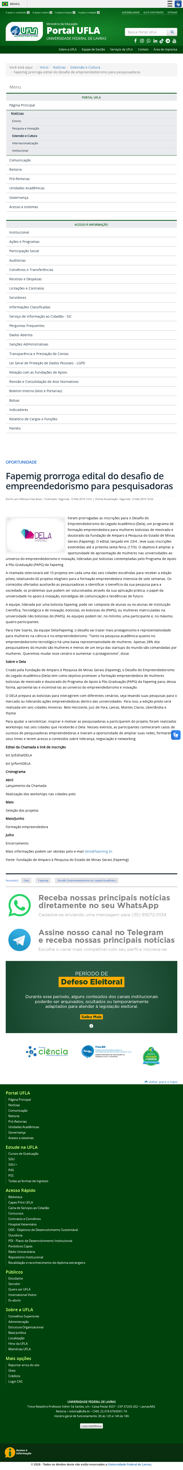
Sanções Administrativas (28, 344)
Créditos (14, 1376)
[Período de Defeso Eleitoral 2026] (91, 996)
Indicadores (18, 409)
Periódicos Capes (20, 1246)
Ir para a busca (65, 12)
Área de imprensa (165, 49)
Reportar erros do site (23, 1365)
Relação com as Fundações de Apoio (38, 372)
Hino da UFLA (18, 1344)
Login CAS (15, 1382)
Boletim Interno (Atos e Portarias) (35, 391)
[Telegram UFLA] (91, 939)
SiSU (11, 1159)
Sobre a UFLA (68, 49)
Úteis (11, 1371)
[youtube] (174, 40)
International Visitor (22, 1295)
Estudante (15, 1278)
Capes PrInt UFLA (20, 1202)
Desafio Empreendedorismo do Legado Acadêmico (86, 880)
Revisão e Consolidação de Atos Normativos (44, 381)
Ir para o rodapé (88, 12)
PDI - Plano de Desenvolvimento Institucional (40, 1241)
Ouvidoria (15, 1235)
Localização (16, 1338)
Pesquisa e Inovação (25, 128)
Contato (143, 49)
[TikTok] (162, 40)
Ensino (16, 121)
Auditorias (17, 260)
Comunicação (20, 160)
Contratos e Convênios (24, 1219)
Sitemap (172, 12)
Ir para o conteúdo (17, 12)
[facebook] (135, 40)
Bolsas (14, 400)
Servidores (17, 297)
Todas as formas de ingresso (28, 1181)
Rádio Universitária (21, 1252)
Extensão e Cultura (85, 67)
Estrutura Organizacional (25, 1327)
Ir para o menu (42, 12)
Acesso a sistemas (23, 207)
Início (44, 67)
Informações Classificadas (30, 307)
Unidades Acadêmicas (27, 188)
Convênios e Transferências (31, 269)
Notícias (59, 67)
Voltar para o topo (162, 1082)
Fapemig (43, 880)
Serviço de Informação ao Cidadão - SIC (40, 316)
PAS (11, 1170)
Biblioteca (15, 1197)
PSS (11, 1176)
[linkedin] (155, 40)
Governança (18, 197)
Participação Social (24, 251)
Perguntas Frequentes (27, 325)
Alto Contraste (153, 12)
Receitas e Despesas (25, 279)
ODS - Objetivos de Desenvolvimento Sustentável (43, 1230)
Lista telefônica (91, 1426)
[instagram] (142, 40)
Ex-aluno (14, 1300)
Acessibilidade (131, 12)
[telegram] (168, 40)
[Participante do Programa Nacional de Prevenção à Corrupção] (151, 1056)
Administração (18, 1322)
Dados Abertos (21, 335)
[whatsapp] (149, 40)
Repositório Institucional (25, 1257)
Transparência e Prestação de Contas (39, 353)
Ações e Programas (24, 241)
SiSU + (12, 1165)
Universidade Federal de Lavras (129, 1464)
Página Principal (22, 105)
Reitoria (15, 169)
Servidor (14, 1284)
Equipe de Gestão (93, 49)
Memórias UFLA (19, 1349)
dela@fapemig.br (98, 851)
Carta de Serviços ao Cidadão (28, 1208)
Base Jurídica (17, 1333)
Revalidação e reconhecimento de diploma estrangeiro (46, 1263)
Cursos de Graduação (23, 1154)
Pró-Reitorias (19, 178)
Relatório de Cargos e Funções (33, 419)
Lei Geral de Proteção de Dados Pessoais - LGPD (47, 363)
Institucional (20, 151)
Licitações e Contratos (26, 288)
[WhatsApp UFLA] (91, 905)
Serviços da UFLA (121, 49)
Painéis (15, 428)
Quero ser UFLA (19, 1289)
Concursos (15, 1213)
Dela (26, 880)
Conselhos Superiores (23, 1316)
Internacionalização (25, 143)
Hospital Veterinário (22, 1224)
